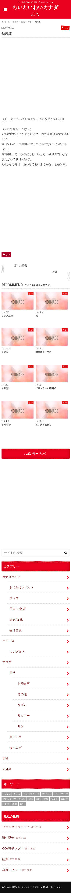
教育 (14, 804)
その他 (22, 694)
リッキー (24, 715)
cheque (6, 794)
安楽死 (54, 799)
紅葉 (11, 859)
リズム (22, 705)
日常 (12, 672)
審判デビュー (17, 870)
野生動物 (14, 837)
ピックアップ (61, 794)
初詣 (30, 799)
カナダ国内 (17, 651)
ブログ (6, 662)
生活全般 (15, 630)
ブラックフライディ (21, 826)
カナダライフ (11, 576)
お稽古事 (24, 683)
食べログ (15, 747)
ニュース (8, 641)
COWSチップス (18, 848)
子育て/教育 (19, 608)
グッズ (14, 598)
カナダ (16, 794)
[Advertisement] (36, 79)
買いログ (15, 737)
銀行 (22, 804)
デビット (46, 794)
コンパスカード (31, 794)
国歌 (38, 799)
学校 (5, 758)
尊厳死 (64, 799)
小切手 (6, 804)
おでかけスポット (21, 587)
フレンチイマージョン (14, 799)
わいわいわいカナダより (35, 10)
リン (7, 254)
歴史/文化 (16, 619)
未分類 (6, 769)
